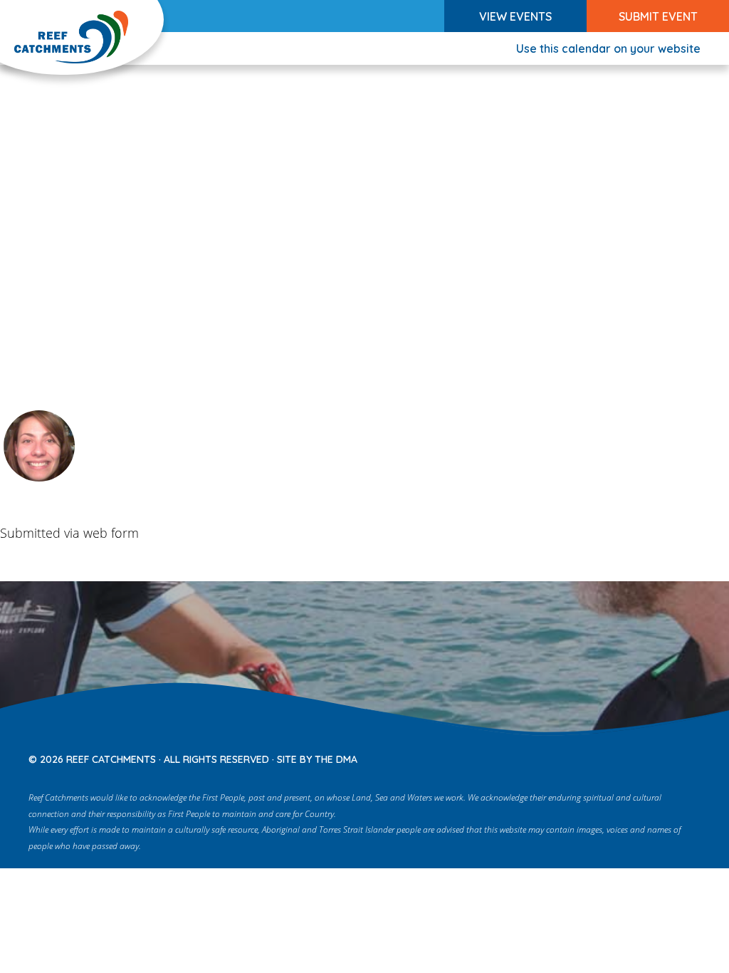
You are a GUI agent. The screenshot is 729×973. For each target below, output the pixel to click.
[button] (515, 16)
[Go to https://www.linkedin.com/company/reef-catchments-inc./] (689, 754)
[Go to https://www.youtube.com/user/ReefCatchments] (659, 754)
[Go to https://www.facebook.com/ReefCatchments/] (599, 754)
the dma (336, 759)
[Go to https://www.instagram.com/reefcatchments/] (629, 754)
